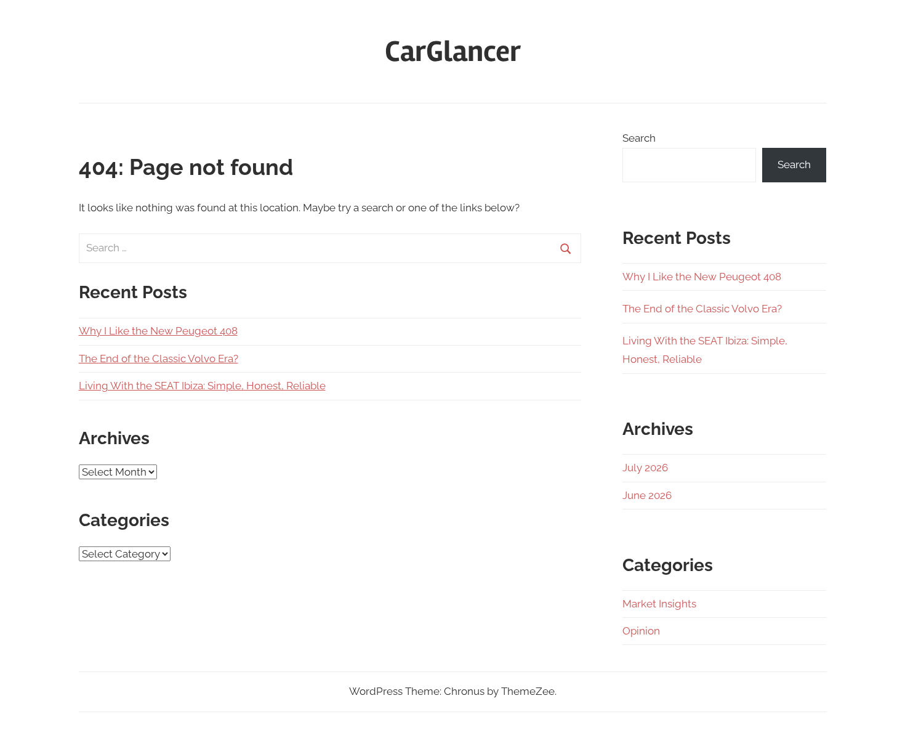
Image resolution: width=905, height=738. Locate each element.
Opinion (641, 631)
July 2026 (645, 467)
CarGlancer (453, 51)
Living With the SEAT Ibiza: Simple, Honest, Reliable (202, 385)
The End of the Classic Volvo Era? (158, 358)
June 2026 (647, 495)
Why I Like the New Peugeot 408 (158, 331)
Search (639, 138)
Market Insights (659, 604)
